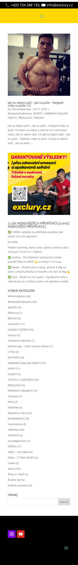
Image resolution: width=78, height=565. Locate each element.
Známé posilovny (18, 485)
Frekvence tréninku (19, 340)
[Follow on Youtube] (20, 534)
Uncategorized (16, 441)
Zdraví (11, 468)
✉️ (57, 5)
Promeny (13, 396)
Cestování (14, 324)
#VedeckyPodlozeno (20, 113)
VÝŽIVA (12, 446)
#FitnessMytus (16, 296)
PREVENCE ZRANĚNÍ (20, 390)
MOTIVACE (14, 357)
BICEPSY (38, 113)
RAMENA (13, 407)
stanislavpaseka (21, 109)
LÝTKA (11, 352)
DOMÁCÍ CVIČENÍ (18, 329)
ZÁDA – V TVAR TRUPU (21, 457)
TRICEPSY (13, 435)
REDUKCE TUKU (17, 413)
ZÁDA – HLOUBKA (18, 452)
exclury (12, 335)
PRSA (11, 402)
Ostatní (12, 374)
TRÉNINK (38, 117)
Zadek (11, 463)
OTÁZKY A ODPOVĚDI (20, 379)
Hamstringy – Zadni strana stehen (28, 346)
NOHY (11, 368)
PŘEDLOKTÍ (25, 117)
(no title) (13, 242)
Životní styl (14, 479)
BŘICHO (12, 318)
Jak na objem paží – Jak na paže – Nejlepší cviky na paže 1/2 (35, 104)
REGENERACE (16, 418)
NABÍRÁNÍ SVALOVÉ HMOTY (24, 363)
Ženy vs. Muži (16, 474)
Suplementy (15, 424)
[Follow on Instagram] (11, 534)
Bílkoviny (13, 312)
